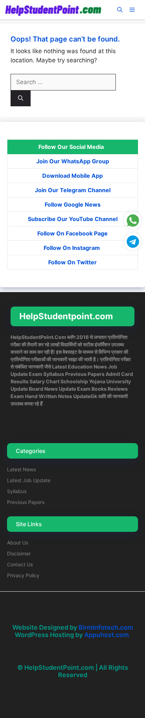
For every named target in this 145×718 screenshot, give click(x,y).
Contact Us (20, 564)
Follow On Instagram (72, 247)
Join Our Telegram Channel (73, 190)
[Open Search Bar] (120, 9)
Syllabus (16, 491)
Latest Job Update (28, 480)
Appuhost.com (106, 634)
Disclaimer (19, 553)
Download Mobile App (72, 175)
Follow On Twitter (72, 262)
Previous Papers (25, 502)
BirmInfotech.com (105, 627)
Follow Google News (73, 204)
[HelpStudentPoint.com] (53, 9)
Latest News (21, 469)
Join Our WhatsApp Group (72, 161)
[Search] (21, 98)
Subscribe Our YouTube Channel (73, 218)
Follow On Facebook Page (72, 233)
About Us (17, 543)
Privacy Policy (23, 575)
